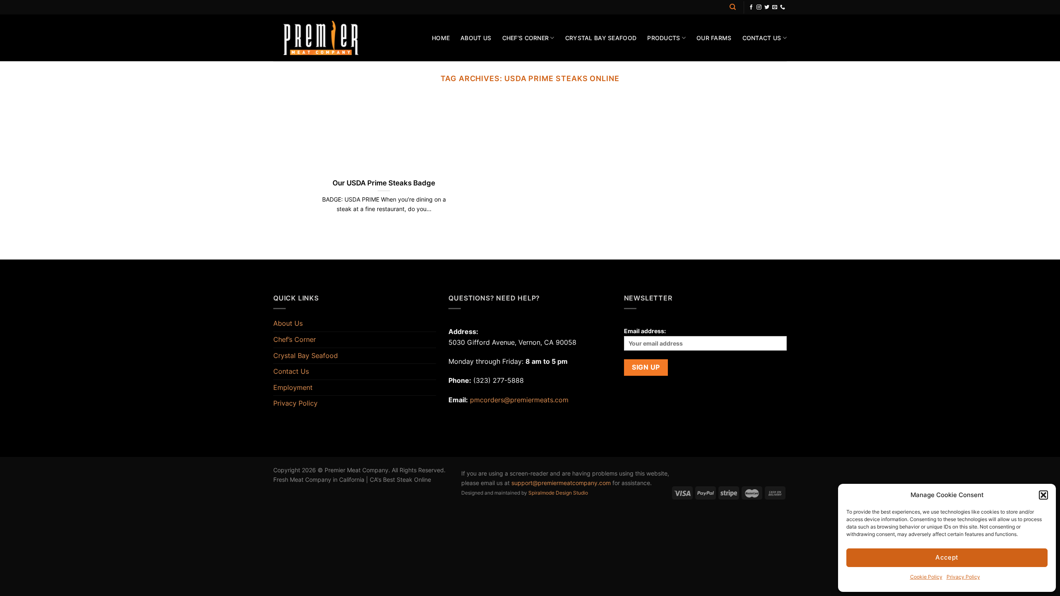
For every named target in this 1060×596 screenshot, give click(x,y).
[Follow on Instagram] (758, 7)
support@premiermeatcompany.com (561, 482)
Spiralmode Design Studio (558, 493)
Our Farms (714, 37)
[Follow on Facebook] (751, 7)
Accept (947, 557)
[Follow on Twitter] (766, 7)
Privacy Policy (963, 577)
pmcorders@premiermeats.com (519, 400)
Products (663, 37)
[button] (1043, 495)
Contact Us (761, 37)
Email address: (645, 330)
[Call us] (782, 7)
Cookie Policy (926, 577)
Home (441, 37)
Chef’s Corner (525, 37)
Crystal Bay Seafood (600, 37)
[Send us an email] (774, 7)
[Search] (733, 7)
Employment (293, 387)
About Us (475, 37)
